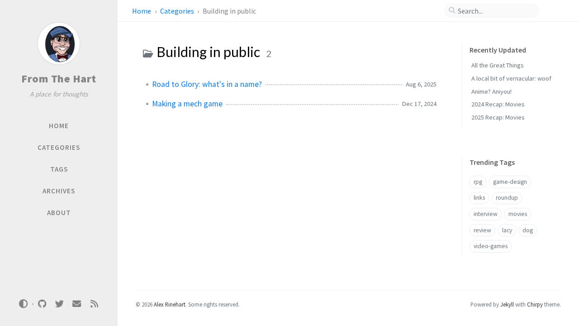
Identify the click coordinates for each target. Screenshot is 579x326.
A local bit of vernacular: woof (511, 78)
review (482, 230)
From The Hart (58, 79)
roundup (507, 197)
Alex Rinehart (169, 304)
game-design (510, 182)
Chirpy (535, 304)
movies (517, 214)
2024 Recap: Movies (498, 104)
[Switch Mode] (23, 303)
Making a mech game (187, 104)
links (479, 197)
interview (486, 214)
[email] (76, 304)
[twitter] (59, 304)
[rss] (94, 304)
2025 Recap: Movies (498, 117)
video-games (491, 246)
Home (142, 10)
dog (527, 230)
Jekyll (507, 304)
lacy (507, 230)
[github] (42, 304)
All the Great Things (497, 65)
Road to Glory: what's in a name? (207, 84)
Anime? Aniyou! (491, 91)
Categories (177, 10)
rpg (478, 182)
